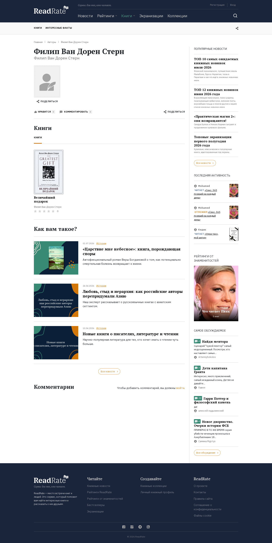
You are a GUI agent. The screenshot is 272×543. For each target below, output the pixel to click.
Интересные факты (59, 27)
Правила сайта (203, 498)
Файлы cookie (202, 515)
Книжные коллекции (153, 486)
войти (180, 388)
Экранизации (151, 15)
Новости (85, 15)
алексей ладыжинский (211, 410)
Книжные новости (98, 486)
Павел (201, 387)
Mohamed (204, 186)
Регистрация (217, 4)
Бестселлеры (96, 505)
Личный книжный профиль (157, 492)
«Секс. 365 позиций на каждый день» (205, 194)
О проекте (200, 486)
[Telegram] (140, 527)
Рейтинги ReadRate (99, 492)
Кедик (202, 229)
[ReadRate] (51, 10)
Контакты (200, 492)
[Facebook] (124, 527)
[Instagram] (132, 527)
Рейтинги (105, 15)
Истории (101, 243)
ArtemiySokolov (207, 357)
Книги (126, 15)
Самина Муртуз (206, 441)
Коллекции (177, 15)
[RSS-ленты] (148, 527)
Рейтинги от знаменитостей (105, 498)
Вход (233, 4)
